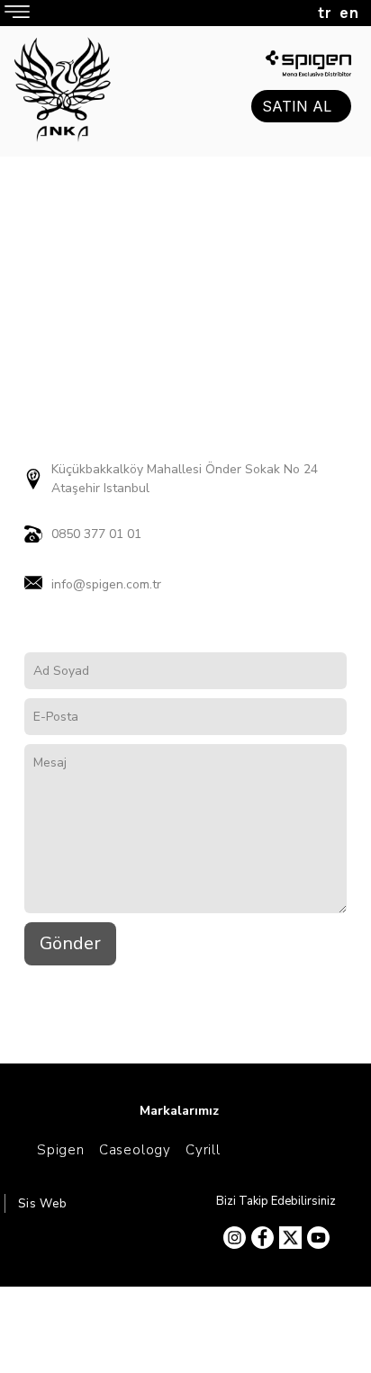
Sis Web (43, 1204)
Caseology (135, 1150)
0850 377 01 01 (96, 534)
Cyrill (203, 1150)
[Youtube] (318, 1237)
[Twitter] (290, 1237)
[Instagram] (234, 1237)
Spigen (61, 1150)
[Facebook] (262, 1237)
